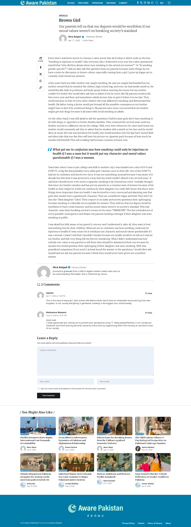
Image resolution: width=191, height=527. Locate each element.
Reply (150, 293)
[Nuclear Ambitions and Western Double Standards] (114, 462)
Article (63, 16)
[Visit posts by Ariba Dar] (23, 485)
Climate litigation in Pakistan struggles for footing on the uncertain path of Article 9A (35, 477)
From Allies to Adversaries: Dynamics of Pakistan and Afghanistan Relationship (73, 440)
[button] (156, 2)
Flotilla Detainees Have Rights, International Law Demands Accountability (36, 440)
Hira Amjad (74, 36)
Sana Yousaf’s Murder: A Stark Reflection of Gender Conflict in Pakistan (152, 477)
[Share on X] (40, 74)
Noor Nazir (31, 447)
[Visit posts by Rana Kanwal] (99, 482)
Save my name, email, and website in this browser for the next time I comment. (73, 388)
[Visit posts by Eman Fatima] (61, 448)
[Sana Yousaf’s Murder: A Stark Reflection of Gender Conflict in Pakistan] (153, 462)
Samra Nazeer (148, 447)
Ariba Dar (31, 483)
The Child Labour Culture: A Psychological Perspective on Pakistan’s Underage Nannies (150, 440)
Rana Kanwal (109, 481)
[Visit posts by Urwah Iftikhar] (61, 485)
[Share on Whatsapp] (40, 80)
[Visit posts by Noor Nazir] (23, 448)
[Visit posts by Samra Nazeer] (138, 448)
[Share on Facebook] (40, 67)
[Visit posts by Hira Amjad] (63, 38)
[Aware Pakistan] (38, 2)
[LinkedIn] (148, 2)
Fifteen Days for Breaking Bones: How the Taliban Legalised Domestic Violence (114, 440)
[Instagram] (145, 2)
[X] (141, 2)
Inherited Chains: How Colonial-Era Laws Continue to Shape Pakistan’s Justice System (75, 477)
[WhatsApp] (152, 2)
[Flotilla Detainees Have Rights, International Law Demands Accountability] (38, 426)
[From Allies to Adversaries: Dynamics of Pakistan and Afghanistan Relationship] (76, 426)
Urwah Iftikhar (72, 483)
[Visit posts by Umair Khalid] (138, 485)
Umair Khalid (148, 483)
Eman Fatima (71, 447)
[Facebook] (137, 2)
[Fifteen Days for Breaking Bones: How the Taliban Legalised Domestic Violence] (114, 426)
